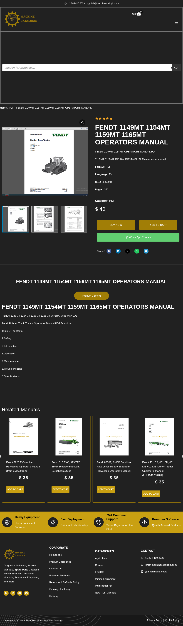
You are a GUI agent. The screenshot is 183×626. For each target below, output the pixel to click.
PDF (11, 107)
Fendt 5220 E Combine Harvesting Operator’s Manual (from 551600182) (23, 466)
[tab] (91, 296)
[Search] (176, 67)
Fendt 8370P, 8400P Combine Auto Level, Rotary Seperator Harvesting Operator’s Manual (114, 466)
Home (3, 107)
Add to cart (158, 224)
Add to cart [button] (15, 489)
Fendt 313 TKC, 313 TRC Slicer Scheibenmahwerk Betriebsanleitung (66, 466)
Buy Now (116, 224)
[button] (109, 251)
